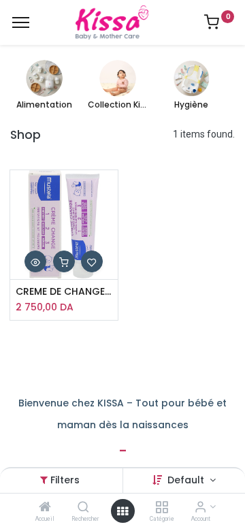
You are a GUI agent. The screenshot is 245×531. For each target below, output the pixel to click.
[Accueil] (45, 507)
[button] (35, 261)
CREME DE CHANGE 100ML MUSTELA (64, 291)
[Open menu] (122, 511)
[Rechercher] (83, 507)
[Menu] (21, 22)
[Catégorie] (161, 507)
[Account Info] (200, 507)
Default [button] (187, 480)
